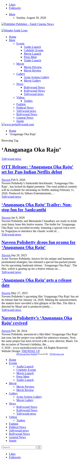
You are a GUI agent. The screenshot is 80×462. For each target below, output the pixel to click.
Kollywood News (34, 90)
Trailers (28, 100)
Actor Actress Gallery (36, 77)
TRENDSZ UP (30, 351)
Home (12, 36)
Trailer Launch (32, 60)
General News (24, 117)
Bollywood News (34, 87)
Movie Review (32, 70)
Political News (24, 107)
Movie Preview (33, 67)
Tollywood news (34, 94)
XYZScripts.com (57, 354)
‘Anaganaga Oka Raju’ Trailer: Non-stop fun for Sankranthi (36, 207)
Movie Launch (32, 53)
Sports (20, 121)
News (19, 84)
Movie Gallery (32, 80)
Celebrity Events (33, 50)
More (12, 14)
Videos (20, 97)
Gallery (20, 73)
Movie (20, 63)
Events (20, 43)
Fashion (21, 104)
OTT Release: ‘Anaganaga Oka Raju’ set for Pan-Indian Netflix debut (37, 169)
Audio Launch (32, 46)
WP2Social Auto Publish (26, 354)
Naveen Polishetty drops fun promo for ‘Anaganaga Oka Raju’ (38, 245)
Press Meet (30, 57)
